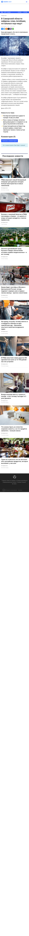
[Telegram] (4, 29)
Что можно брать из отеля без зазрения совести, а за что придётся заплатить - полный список (14, 429)
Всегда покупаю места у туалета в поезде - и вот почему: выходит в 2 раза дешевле (13, 396)
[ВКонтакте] (2, 29)
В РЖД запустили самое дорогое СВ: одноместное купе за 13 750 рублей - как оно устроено (14, 359)
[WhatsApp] (13, 29)
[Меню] (26, 2)
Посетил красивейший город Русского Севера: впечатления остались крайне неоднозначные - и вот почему (14, 251)
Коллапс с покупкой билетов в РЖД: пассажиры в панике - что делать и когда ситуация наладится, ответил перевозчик (14, 217)
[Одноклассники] (6, 29)
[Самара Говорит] (7, 2)
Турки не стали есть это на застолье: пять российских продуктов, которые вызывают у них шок (14, 461)
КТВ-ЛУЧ (12, 26)
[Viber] (11, 29)
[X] (9, 29)
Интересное (4, 188)
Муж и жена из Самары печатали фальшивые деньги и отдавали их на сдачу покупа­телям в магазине (15, 122)
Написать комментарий (9, 140)
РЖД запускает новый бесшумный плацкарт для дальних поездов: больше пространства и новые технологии (13, 182)
